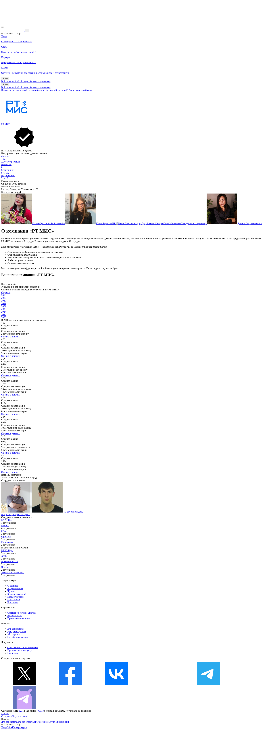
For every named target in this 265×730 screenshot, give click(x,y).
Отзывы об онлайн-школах (21, 612)
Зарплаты (80, 90)
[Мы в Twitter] (24, 684)
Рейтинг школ (14, 615)
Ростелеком (7, 542)
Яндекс (5, 567)
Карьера (16, 727)
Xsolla (4, 556)
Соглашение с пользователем (22, 647)
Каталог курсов (15, 596)
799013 (40, 710)
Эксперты (50, 90)
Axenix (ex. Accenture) (12, 572)
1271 (21, 710)
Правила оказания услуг (20, 650)
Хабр (4, 727)
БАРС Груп (7, 520)
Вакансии (6, 90)
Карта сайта (13, 599)
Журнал (89, 90)
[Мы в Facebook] (70, 684)
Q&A (9, 727)
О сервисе (12, 585)
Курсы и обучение (35, 90)
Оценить (5, 292)
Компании (60, 90)
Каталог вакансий (16, 594)
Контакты (12, 602)
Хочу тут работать (10, 161)
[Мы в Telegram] (208, 684)
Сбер (3, 531)
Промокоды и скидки (18, 618)
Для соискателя (15, 628)
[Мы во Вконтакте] (116, 684)
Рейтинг (70, 90)
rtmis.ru (5, 156)
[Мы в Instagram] (162, 684)
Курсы (24, 727)
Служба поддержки (17, 637)
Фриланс (6, 536)
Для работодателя (16, 631)
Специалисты (19, 90)
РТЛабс (5, 525)
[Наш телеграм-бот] (24, 708)
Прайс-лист (13, 653)
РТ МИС (5, 124)
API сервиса (13, 634)
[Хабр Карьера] (13, 30)
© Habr (5, 713)
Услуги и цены (15, 588)
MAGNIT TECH (9, 561)
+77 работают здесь (73, 511)
